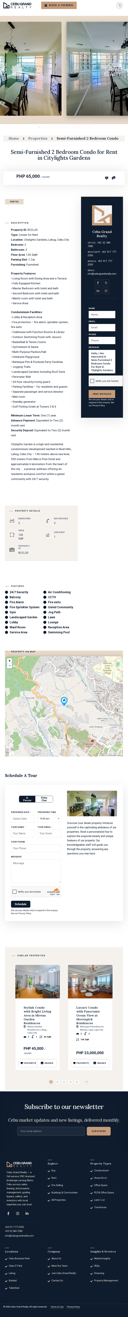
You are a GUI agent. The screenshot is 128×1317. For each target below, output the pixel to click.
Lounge (53, 622)
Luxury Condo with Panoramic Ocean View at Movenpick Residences (88, 1015)
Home (14, 138)
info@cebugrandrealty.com (102, 273)
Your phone (18, 842)
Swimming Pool (59, 632)
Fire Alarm (17, 602)
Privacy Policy (98, 405)
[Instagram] (17, 1213)
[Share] (113, 177)
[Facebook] (8, 1213)
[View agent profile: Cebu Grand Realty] (102, 215)
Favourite (30, 1063)
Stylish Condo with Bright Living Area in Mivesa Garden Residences (37, 1015)
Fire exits (54, 602)
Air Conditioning (59, 592)
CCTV (52, 597)
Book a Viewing (61, 5)
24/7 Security (19, 592)
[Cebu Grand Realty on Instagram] (106, 291)
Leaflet (102, 755)
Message (94, 347)
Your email (45, 827)
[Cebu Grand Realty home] (19, 1164)
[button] (119, 5)
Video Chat (44, 799)
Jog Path (54, 612)
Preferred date (21, 812)
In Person (27, 799)
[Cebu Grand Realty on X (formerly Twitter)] (106, 283)
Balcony (15, 597)
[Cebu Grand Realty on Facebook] (98, 283)
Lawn (51, 617)
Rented (14, 202)
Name (92, 308)
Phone (92, 334)
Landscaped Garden (23, 617)
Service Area (18, 632)
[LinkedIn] (27, 1213)
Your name (18, 827)
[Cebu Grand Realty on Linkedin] (98, 291)
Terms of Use (57, 1306)
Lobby (14, 622)
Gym (13, 612)
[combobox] (49, 818)
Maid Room (18, 627)
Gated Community (60, 607)
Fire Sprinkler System (25, 607)
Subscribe (99, 1131)
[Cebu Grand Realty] (17, 5)
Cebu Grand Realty (102, 234)
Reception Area (58, 627)
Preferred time (47, 812)
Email (92, 321)
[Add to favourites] (106, 178)
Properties (37, 138)
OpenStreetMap (111, 755)
